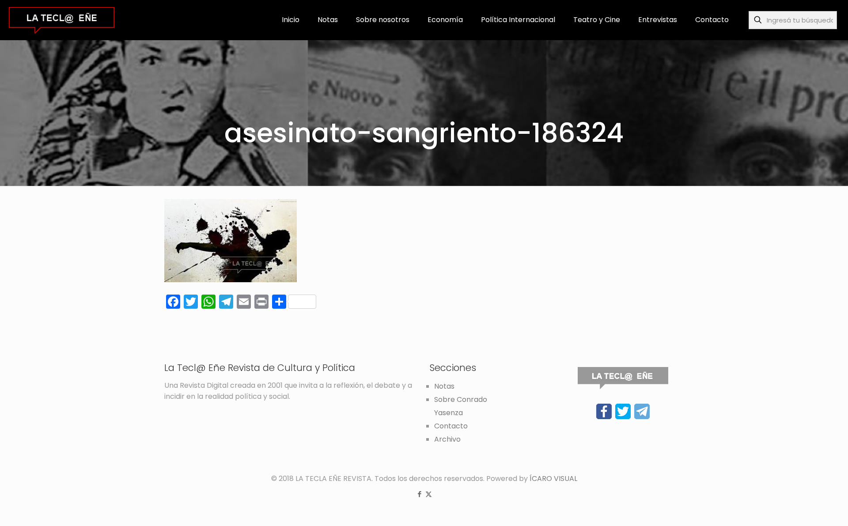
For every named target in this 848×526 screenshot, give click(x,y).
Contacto (451, 426)
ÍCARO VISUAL (553, 478)
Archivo (447, 439)
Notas (444, 386)
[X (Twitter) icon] (428, 494)
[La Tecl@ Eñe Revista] (61, 20)
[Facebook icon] (419, 494)
